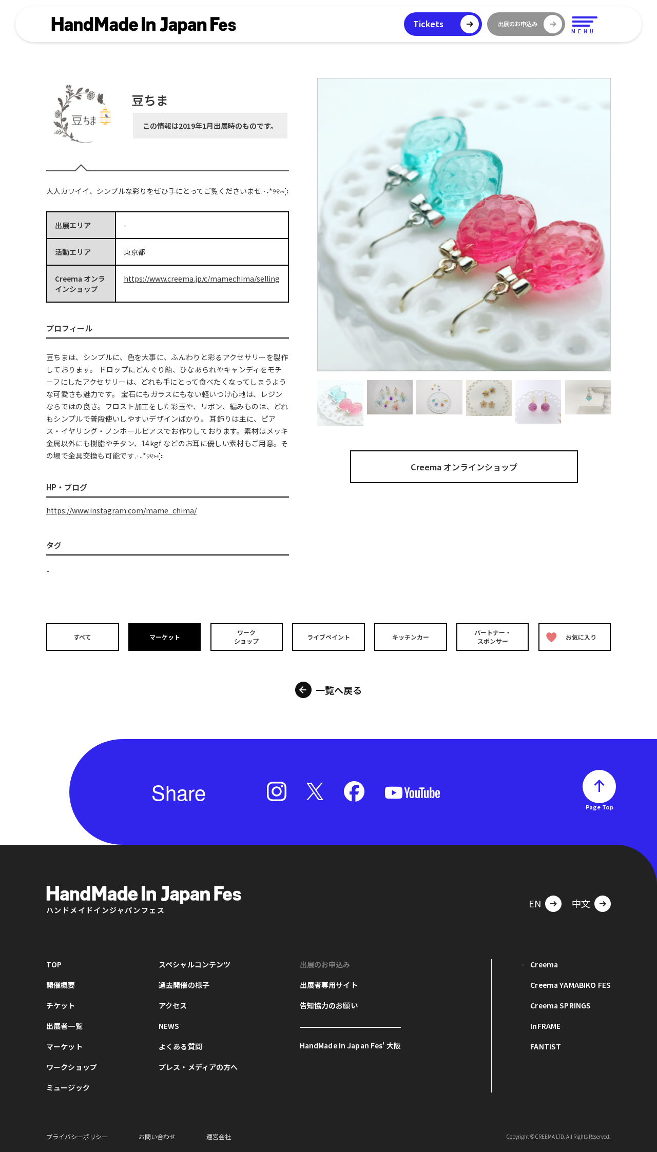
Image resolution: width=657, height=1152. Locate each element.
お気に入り (581, 636)
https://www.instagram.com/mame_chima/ (121, 510)
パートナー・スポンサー (492, 636)
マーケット (164, 636)
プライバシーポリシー (77, 1136)
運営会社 (218, 1136)
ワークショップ (246, 636)
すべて (82, 636)
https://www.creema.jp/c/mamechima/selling (202, 278)
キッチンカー (410, 636)
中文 (581, 903)
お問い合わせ (157, 1136)
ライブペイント (328, 636)
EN (535, 903)
